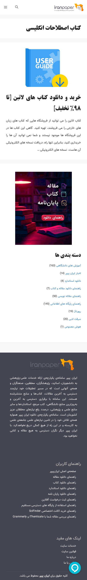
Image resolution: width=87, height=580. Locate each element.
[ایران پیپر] (69, 7)
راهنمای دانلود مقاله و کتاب (66, 288)
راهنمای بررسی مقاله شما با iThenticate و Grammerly (44, 517)
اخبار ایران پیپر (73, 273)
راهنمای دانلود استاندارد (62, 488)
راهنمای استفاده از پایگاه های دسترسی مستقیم (48, 505)
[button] (16, 7)
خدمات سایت (68, 546)
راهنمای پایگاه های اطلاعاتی (65, 304)
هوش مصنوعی (73, 327)
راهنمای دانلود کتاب (64, 483)
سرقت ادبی (75, 319)
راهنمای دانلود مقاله (64, 477)
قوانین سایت (69, 551)
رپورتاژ (77, 311)
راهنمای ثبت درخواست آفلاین (59, 500)
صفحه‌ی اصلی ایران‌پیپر (63, 471)
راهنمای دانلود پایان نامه (62, 494)
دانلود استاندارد (73, 281)
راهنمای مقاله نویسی (69, 296)
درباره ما (71, 557)
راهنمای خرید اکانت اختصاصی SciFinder (52, 511)
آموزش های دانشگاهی (68, 265)
